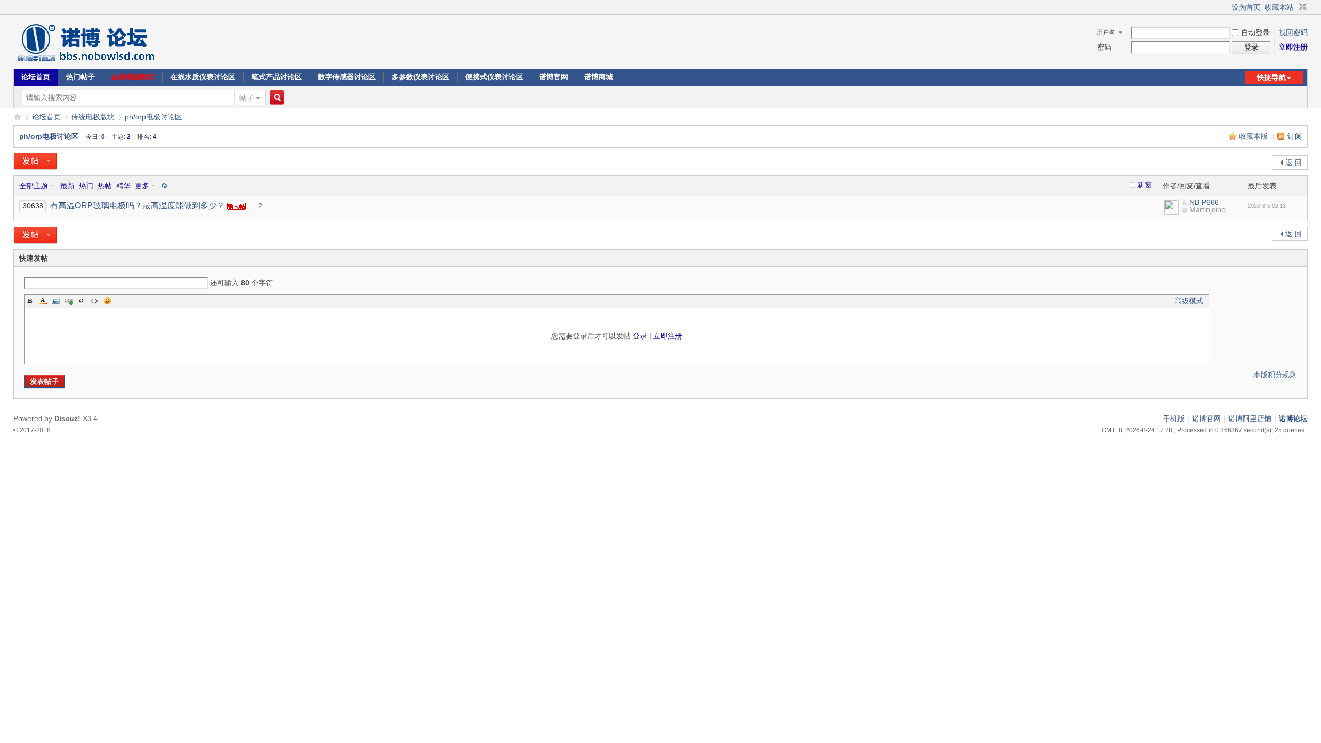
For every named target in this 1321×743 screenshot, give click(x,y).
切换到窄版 (1302, 7)
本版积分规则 (1275, 374)
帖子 (246, 98)
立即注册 (1293, 47)
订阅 (1294, 136)
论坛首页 (35, 77)
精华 (123, 186)
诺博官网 (553, 77)
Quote (81, 301)
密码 (1104, 47)
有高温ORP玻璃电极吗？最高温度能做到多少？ (137, 205)
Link (68, 301)
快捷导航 (1271, 77)
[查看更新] (163, 186)
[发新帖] (35, 161)
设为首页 (1246, 7)
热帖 (105, 186)
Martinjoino (1207, 209)
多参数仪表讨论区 (420, 77)
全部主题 (33, 186)
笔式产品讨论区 (276, 77)
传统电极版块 (93, 116)
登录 (640, 336)
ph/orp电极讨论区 (153, 116)
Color (43, 301)
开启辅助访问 (1227, 7)
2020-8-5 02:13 (1267, 206)
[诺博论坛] (85, 62)
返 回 (1293, 162)
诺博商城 (598, 77)
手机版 (1174, 418)
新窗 (1144, 185)
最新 (67, 186)
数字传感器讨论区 (347, 77)
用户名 (1106, 32)
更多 (142, 186)
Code (94, 301)
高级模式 (1188, 301)
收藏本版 (1254, 136)
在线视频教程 (132, 77)
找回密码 (1293, 32)
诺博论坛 (17, 116)
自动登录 (1255, 32)
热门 (86, 186)
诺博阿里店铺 (1249, 418)
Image (56, 301)
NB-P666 (1204, 202)
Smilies (107, 301)
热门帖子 (80, 77)
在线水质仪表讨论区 (202, 77)
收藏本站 (1279, 7)
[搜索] (275, 98)
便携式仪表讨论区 (494, 77)
